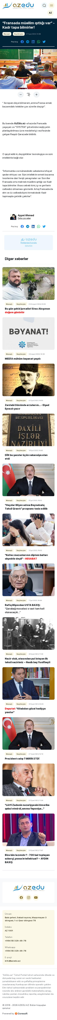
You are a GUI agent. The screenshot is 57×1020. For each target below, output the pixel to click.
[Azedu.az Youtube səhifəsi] (36, 898)
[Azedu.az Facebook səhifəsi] (21, 898)
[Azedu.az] (18, 5)
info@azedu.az (13, 961)
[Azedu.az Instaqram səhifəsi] (29, 898)
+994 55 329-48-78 (15, 940)
